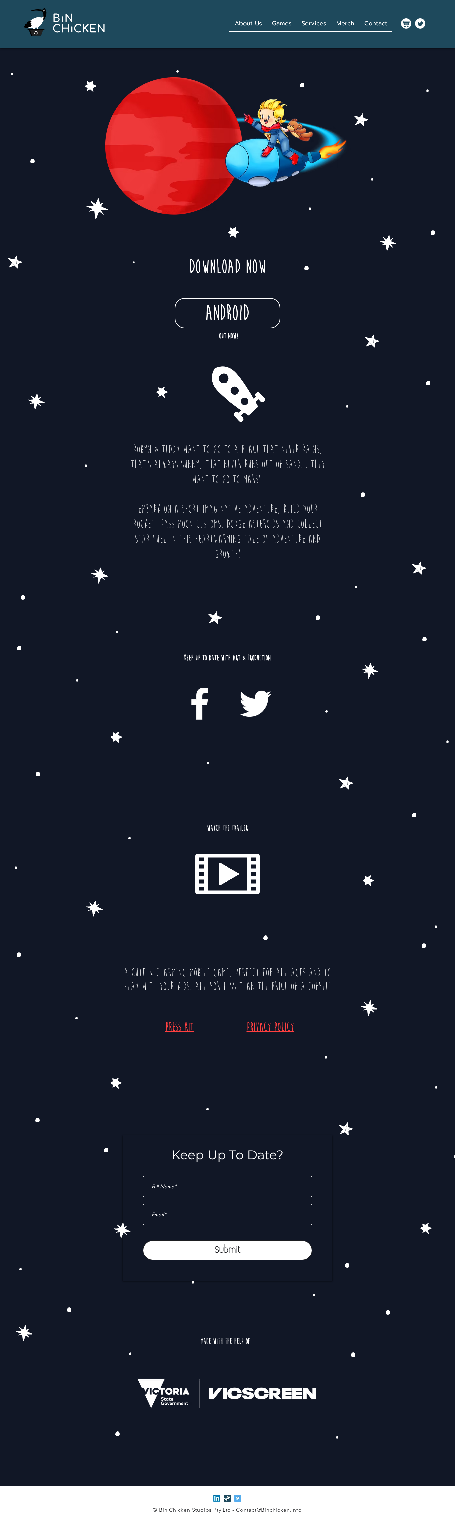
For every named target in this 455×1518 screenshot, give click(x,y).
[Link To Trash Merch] (406, 23)
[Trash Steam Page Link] (227, 1498)
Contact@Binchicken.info (269, 1510)
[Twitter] (420, 23)
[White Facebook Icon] (199, 703)
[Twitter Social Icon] (237, 1498)
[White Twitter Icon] (255, 703)
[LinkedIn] (216, 1498)
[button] (282, 23)
